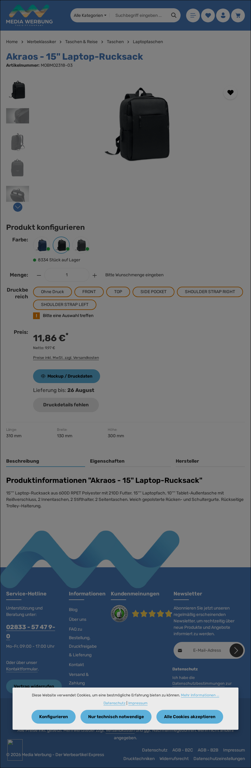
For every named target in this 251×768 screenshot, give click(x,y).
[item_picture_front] (139, 124)
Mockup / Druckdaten (69, 376)
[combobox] (138, 15)
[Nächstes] (17, 207)
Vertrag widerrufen (34, 686)
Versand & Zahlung (79, 679)
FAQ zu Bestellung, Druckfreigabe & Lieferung (83, 642)
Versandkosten (120, 730)
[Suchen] (174, 15)
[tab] (45, 461)
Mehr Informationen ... (200, 695)
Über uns (77, 619)
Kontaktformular (22, 669)
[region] (125, 143)
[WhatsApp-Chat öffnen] (15, 750)
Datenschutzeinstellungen (219, 758)
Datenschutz (154, 750)
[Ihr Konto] (223, 15)
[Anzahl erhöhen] (95, 275)
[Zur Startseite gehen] (29, 15)
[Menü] (193, 15)
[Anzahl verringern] (39, 275)
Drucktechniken (139, 758)
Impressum (234, 750)
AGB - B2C (182, 750)
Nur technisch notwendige (116, 716)
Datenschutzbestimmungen (198, 683)
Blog (73, 609)
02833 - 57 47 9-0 (30, 632)
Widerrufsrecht (174, 758)
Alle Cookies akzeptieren (189, 716)
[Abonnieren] (236, 650)
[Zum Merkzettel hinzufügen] (230, 92)
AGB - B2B (208, 750)
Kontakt (76, 664)
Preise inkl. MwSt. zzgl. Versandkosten (66, 358)
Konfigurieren (53, 716)
